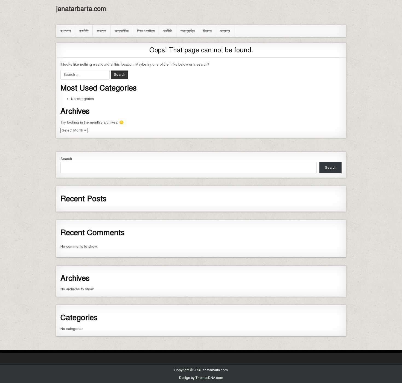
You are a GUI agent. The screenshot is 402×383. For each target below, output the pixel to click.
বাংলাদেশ (65, 30)
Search (66, 159)
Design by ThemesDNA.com (201, 378)
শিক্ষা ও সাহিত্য (146, 30)
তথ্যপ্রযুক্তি (187, 30)
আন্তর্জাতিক (122, 30)
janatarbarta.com (81, 9)
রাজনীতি (83, 30)
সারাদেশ (101, 30)
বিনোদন (207, 30)
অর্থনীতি (167, 30)
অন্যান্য (225, 30)
